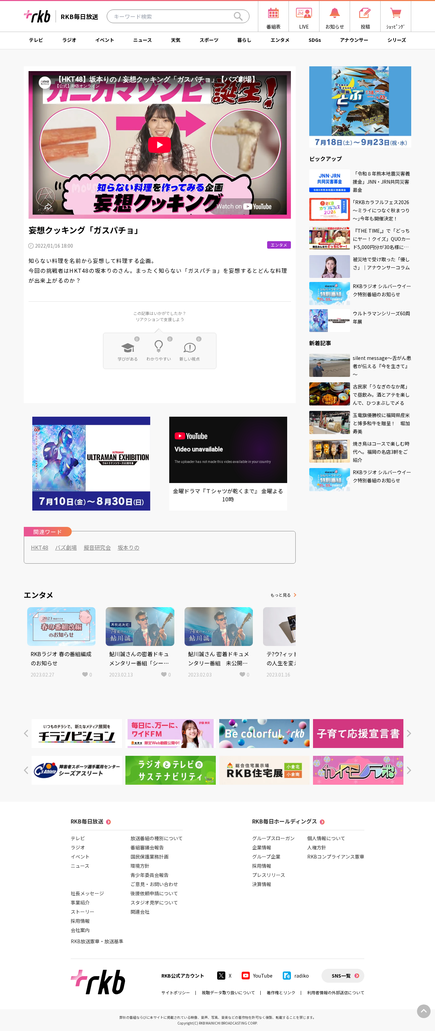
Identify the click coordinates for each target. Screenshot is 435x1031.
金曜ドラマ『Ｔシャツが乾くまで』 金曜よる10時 (228, 495)
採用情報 (80, 920)
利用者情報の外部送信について (335, 992)
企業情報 (261, 847)
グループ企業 (266, 856)
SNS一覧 (341, 975)
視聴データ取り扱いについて (228, 992)
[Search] (238, 16)
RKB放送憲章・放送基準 (97, 941)
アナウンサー (354, 39)
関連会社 (140, 911)
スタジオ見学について (154, 902)
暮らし (244, 39)
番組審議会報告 (147, 847)
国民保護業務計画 (149, 856)
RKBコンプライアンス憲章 (335, 856)
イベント (104, 39)
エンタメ (280, 39)
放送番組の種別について (156, 838)
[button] (26, 733)
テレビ (36, 39)
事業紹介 (80, 902)
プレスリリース (268, 874)
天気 (175, 39)
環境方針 (140, 865)
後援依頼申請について (154, 893)
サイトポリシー (175, 992)
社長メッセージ (87, 893)
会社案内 (80, 930)
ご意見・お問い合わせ (154, 884)
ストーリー (82, 911)
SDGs (315, 39)
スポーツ (209, 39)
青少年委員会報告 (149, 874)
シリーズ (396, 39)
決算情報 (261, 884)
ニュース (142, 39)
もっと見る (281, 595)
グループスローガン (273, 838)
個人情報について (326, 838)
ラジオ (69, 39)
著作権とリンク (281, 992)
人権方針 (316, 847)
